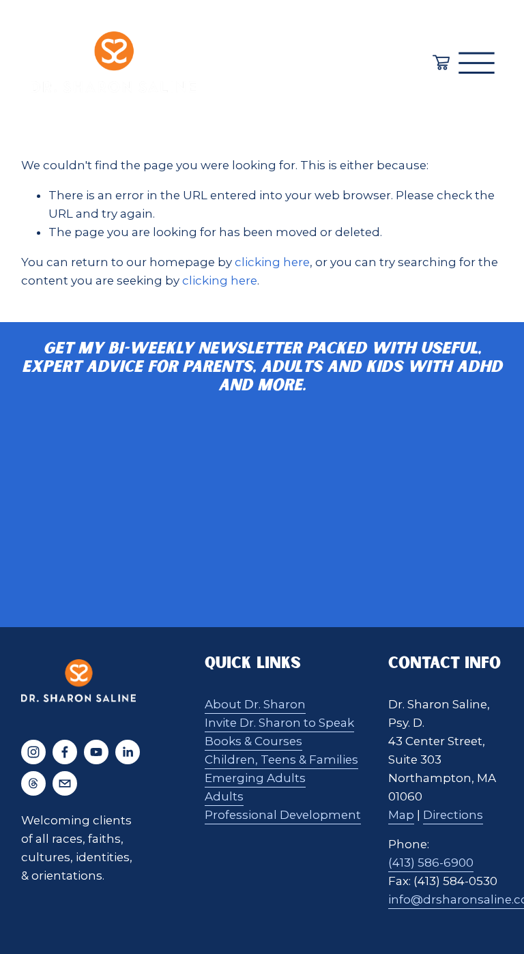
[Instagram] (33, 752)
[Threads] (33, 783)
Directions (453, 815)
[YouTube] (96, 752)
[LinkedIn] (127, 752)
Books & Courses (253, 741)
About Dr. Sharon (255, 704)
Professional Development (283, 815)
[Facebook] (65, 752)
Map (401, 815)
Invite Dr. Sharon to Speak (279, 722)
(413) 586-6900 (431, 862)
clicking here (272, 262)
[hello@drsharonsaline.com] (65, 783)
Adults (224, 796)
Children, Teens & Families (281, 759)
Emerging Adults (255, 778)
